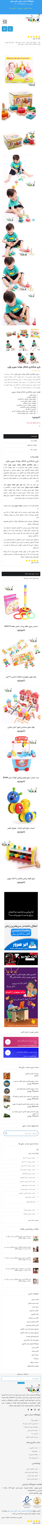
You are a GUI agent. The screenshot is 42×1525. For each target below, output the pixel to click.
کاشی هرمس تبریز (33, 1322)
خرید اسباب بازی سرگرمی (27, 1181)
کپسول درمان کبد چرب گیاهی (29, 1329)
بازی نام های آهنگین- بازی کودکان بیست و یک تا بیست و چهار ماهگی (17, 1248)
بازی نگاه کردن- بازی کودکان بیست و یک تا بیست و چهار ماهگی (18, 1280)
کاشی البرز (35, 1348)
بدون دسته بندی (33, 1220)
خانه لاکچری (35, 1314)
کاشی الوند (35, 1351)
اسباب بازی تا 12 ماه (29, 1158)
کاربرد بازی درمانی (32, 1476)
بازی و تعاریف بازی (32, 1469)
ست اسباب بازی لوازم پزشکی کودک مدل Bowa (21, 777)
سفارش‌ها (35, 1451)
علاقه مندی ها (33, 1455)
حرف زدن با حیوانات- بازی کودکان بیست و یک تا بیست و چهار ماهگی (18, 1269)
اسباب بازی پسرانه (29, 1210)
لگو (38, 1150)
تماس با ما (12, 8)
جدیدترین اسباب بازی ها (30, 1424)
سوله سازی (35, 1355)
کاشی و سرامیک (33, 1318)
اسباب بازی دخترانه (29, 1214)
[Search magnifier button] (6, 1133)
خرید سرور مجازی (33, 1303)
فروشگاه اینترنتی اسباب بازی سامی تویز (20, 1511)
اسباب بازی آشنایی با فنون (27, 1193)
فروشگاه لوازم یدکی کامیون (30, 1344)
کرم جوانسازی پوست (32, 1336)
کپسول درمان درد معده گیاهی (29, 1333)
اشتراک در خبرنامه (22, 1374)
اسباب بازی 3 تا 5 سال (28, 1166)
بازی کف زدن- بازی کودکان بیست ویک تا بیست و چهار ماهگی (18, 1237)
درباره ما (19, 8)
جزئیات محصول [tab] (32, 445)
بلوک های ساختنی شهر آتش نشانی (21, 727)
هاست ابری (35, 1300)
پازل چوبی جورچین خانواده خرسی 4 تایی (21, 677)
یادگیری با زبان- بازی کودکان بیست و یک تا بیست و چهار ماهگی (17, 1259)
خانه (39, 42)
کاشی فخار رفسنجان (32, 1325)
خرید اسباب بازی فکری (28, 1185)
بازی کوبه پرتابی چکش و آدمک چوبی (21, 878)
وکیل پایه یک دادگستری (31, 1340)
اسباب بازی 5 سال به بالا (27, 1170)
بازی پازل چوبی (9, 42)
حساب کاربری (28, 8)
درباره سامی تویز (33, 1430)
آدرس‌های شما (33, 1458)
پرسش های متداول (32, 1437)
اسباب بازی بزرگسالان (28, 1174)
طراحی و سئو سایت (16, 1518)
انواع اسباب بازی (31, 42)
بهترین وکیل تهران (33, 1366)
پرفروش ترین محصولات (30, 1427)
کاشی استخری (34, 1311)
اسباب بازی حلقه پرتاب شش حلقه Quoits (21, 626)
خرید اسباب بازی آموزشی (27, 1178)
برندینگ (36, 1359)
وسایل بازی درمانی (32, 1479)
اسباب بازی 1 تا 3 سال (28, 1162)
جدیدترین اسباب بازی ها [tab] (31, 578)
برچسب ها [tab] (34, 450)
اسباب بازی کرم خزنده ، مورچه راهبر (21, 828)
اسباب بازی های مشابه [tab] (32, 574)
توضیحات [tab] (34, 436)
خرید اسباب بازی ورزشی (27, 1189)
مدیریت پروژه (34, 1362)
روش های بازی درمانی (31, 1472)
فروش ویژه (34, 1420)
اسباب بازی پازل (20, 42)
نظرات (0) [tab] (34, 441)
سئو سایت (35, 1307)
